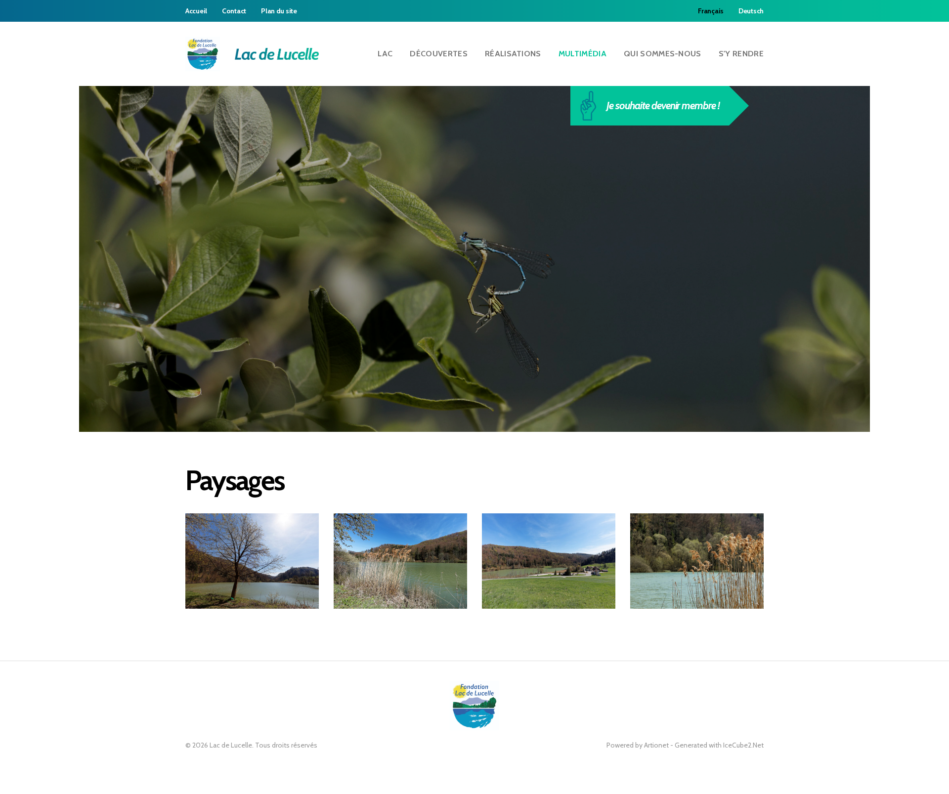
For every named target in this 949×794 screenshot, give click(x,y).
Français (711, 10)
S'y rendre (741, 53)
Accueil (196, 10)
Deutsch (751, 10)
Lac (385, 53)
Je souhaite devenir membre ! (662, 105)
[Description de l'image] (252, 561)
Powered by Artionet (637, 745)
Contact (234, 10)
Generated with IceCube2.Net (719, 745)
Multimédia (582, 53)
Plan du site (279, 10)
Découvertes (439, 53)
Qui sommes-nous (662, 53)
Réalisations (513, 53)
